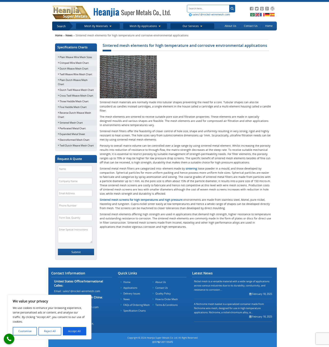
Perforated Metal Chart (73, 128)
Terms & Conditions (166, 305)
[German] (267, 14)
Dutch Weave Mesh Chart (74, 68)
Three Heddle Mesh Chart (74, 101)
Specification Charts (134, 310)
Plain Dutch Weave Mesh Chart (73, 82)
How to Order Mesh (166, 299)
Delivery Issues (131, 293)
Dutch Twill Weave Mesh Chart (77, 90)
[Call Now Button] (9, 339)
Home (269, 26)
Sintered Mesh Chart (71, 122)
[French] (262, 14)
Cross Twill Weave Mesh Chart (76, 95)
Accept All (74, 331)
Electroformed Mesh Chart (74, 140)
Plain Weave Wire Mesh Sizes (76, 57)
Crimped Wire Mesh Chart (74, 63)
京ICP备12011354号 (162, 342)
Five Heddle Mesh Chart (73, 107)
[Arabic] (252, 14)
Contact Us (251, 26)
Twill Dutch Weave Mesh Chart (77, 145)
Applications (130, 287)
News (69, 35)
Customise (25, 331)
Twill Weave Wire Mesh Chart (76, 74)
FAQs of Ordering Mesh (136, 305)
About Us (230, 26)
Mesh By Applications (144, 26)
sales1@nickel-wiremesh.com (211, 14)
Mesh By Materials (96, 26)
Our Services (191, 26)
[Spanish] (272, 14)
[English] (257, 14)
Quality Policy (163, 293)
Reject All (50, 331)
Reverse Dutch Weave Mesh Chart (74, 115)
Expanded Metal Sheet (72, 134)
